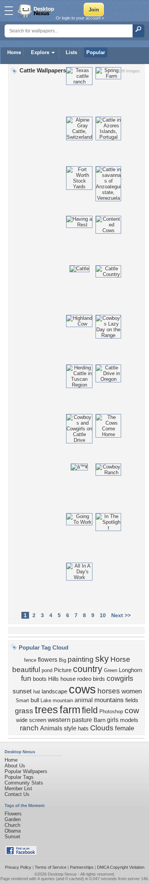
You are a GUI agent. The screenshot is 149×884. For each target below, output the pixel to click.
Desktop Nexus (62, 874)
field (90, 710)
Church (12, 825)
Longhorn (130, 670)
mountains (109, 700)
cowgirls (120, 678)
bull (35, 700)
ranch (29, 728)
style (70, 728)
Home (14, 52)
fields (131, 700)
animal (83, 700)
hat (36, 692)
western (59, 720)
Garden (13, 819)
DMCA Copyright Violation (120, 867)
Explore (40, 52)
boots (40, 679)
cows (82, 689)
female (124, 728)
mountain (63, 700)
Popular (95, 52)
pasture (82, 720)
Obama (13, 831)
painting (81, 659)
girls (112, 720)
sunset (22, 691)
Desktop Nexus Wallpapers (37, 10)
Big (62, 660)
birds (99, 679)
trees (46, 710)
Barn (99, 720)
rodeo (84, 679)
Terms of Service (50, 867)
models (129, 720)
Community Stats (24, 783)
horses (108, 691)
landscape (54, 691)
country (87, 669)
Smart (22, 700)
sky (102, 659)
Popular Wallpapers (26, 771)
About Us (15, 765)
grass (24, 711)
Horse (120, 659)
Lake (45, 700)
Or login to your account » (80, 18)
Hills (53, 679)
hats (83, 728)
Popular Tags (19, 777)
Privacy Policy (18, 867)
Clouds (101, 728)
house (68, 679)
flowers (47, 659)
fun (26, 678)
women (131, 691)
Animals (51, 728)
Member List (18, 788)
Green (110, 670)
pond (47, 670)
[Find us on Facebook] (21, 854)
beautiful (26, 670)
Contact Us (17, 794)
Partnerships (82, 867)
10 (103, 615)
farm (70, 710)
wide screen (31, 720)
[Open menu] (9, 10)
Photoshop (111, 711)
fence (30, 660)
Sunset (12, 836)
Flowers (13, 814)
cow (132, 710)
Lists (71, 52)
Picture (62, 670)
